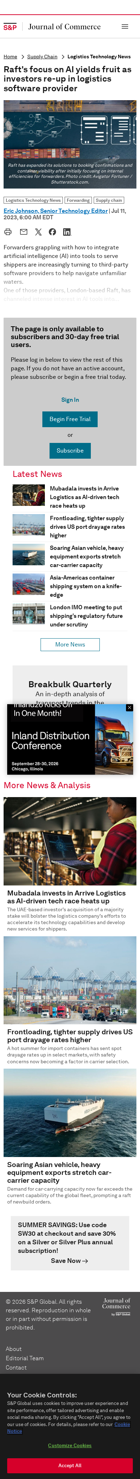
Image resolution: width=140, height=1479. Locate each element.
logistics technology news (99, 57)
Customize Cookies (70, 1445)
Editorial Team (25, 1358)
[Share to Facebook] (52, 231)
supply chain (42, 57)
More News (70, 644)
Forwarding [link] (78, 200)
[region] (70, 1426)
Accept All (70, 1465)
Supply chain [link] (109, 200)
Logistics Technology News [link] (33, 200)
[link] (70, 1243)
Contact (16, 1367)
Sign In (70, 399)
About (14, 1349)
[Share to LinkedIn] (67, 231)
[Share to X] (38, 232)
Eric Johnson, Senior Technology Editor (56, 211)
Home (10, 57)
